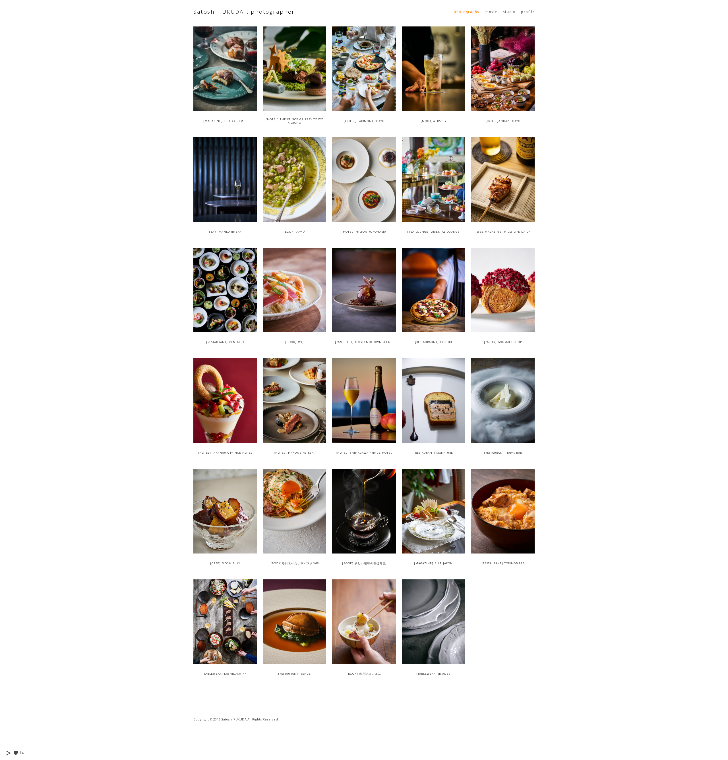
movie (491, 11)
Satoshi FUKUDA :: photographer (244, 11)
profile (528, 11)
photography (467, 11)
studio (509, 11)
